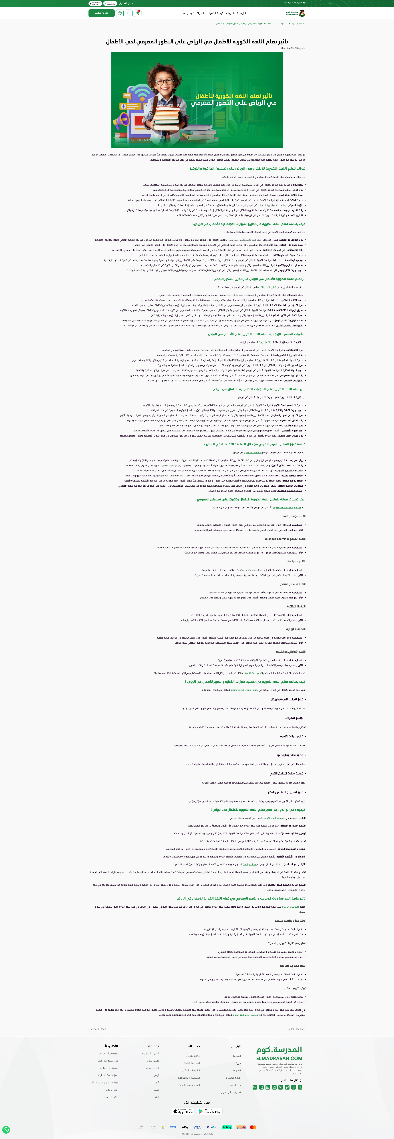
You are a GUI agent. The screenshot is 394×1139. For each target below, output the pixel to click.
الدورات (230, 13)
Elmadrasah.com (194, 1134)
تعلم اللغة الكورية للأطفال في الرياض (245, 240)
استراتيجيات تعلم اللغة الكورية (287, 507)
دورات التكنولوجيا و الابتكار (105, 1082)
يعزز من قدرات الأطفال (171, 465)
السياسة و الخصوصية (189, 1078)
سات (156, 1090)
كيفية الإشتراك (215, 13)
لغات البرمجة (152, 1068)
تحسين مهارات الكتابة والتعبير (244, 689)
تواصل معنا (187, 13)
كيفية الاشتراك (233, 1078)
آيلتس (156, 1097)
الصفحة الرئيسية (298, 24)
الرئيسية (241, 13)
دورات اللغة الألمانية (108, 1075)
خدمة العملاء (193, 1056)
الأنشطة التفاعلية (252, 452)
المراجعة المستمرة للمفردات (249, 570)
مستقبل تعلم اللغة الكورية (245, 1014)
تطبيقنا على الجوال (231, 1092)
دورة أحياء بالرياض (109, 1068)
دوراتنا (238, 1063)
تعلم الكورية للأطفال (268, 205)
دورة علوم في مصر (108, 1061)
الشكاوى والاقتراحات (189, 1085)
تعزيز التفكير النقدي (266, 287)
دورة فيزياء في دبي (108, 1053)
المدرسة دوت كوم (290, 906)
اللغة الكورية (265, 342)
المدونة (200, 13)
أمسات (155, 1082)
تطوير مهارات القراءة (226, 410)
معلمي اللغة (249, 864)
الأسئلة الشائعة (192, 1063)
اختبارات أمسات (110, 1097)
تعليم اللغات (153, 1061)
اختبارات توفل (111, 1090)
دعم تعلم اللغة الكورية (274, 817)
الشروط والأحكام (191, 1070)
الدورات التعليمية (150, 1053)
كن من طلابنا (101, 13)
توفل (156, 1075)
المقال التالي (295, 1029)
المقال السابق (99, 1029)
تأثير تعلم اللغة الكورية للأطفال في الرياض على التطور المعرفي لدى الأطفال (245, 24)
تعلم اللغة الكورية (253, 673)
